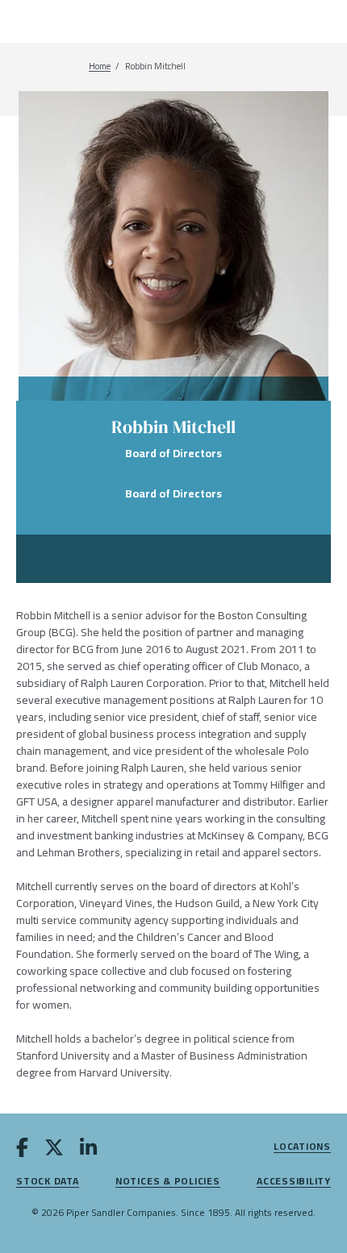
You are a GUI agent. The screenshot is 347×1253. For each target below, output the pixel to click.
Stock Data (47, 1182)
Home (100, 66)
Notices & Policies (167, 1182)
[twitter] (54, 1150)
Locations (302, 1147)
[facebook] (22, 1150)
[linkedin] (88, 1150)
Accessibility (294, 1182)
